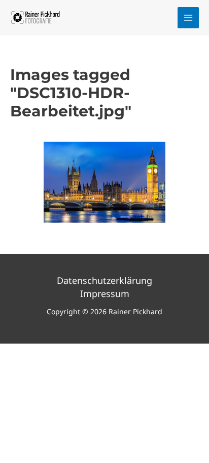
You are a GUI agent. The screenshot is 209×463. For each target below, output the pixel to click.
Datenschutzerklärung (104, 280)
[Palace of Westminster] (104, 182)
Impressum (104, 293)
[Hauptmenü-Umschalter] (188, 18)
